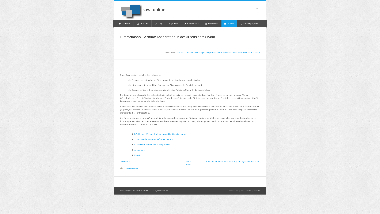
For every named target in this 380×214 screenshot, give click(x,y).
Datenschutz (246, 191)
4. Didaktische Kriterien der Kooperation (152, 144)
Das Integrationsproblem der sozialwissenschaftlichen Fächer (221, 52)
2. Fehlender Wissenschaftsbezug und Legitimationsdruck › (232, 161)
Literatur (138, 155)
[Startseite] (131, 11)
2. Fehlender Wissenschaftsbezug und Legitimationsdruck (160, 134)
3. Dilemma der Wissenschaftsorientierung (153, 139)
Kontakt (257, 191)
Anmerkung (139, 150)
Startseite (181, 52)
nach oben (188, 163)
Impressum (233, 191)
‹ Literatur (125, 161)
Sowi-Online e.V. (144, 190)
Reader (190, 52)
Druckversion (132, 168)
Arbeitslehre (254, 52)
